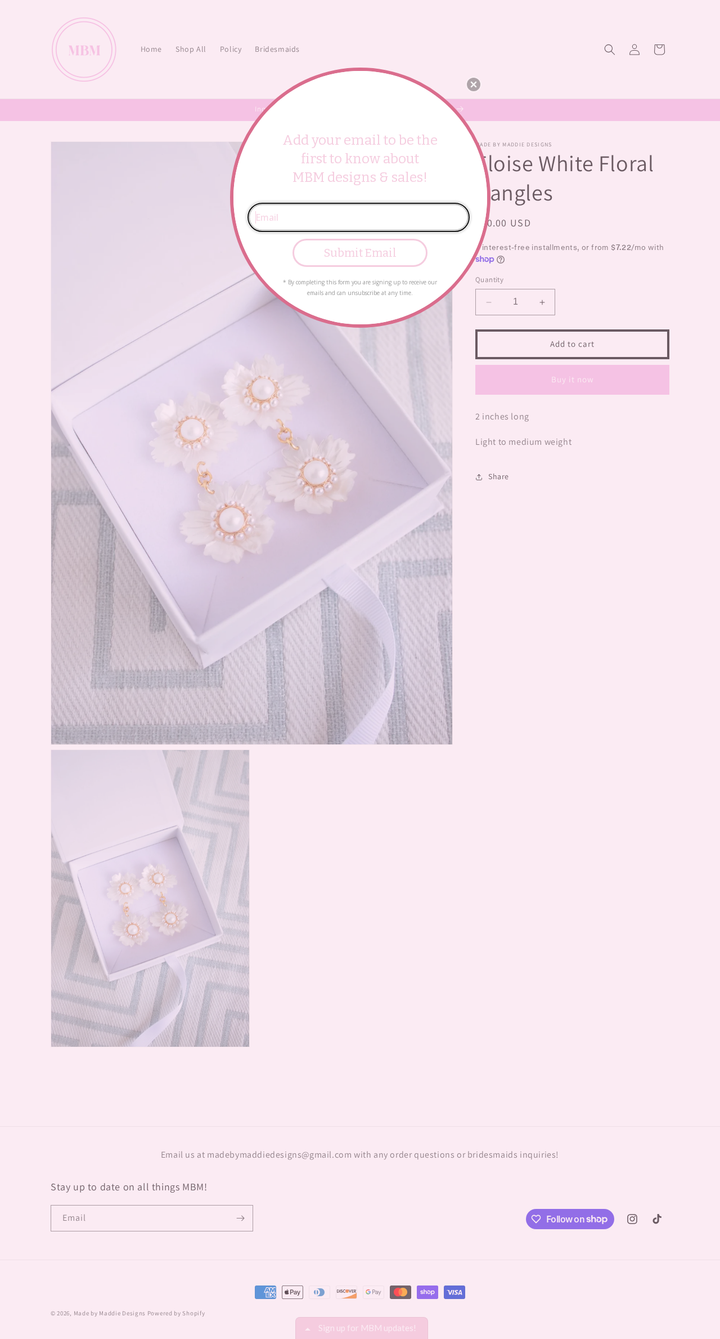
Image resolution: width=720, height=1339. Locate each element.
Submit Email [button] (360, 253)
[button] (473, 84)
